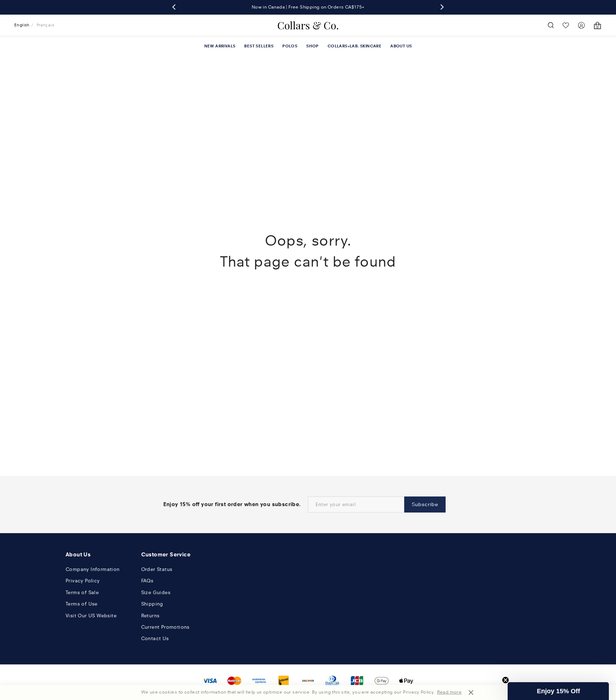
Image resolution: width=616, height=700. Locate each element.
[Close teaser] (505, 680)
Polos (289, 45)
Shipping (152, 604)
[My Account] (581, 25)
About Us (401, 45)
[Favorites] (566, 25)
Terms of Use (82, 604)
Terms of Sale (82, 593)
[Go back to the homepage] (308, 25)
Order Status (157, 569)
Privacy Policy (83, 581)
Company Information (93, 569)
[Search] (550, 25)
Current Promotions (165, 627)
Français (45, 24)
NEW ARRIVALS (220, 45)
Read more (449, 692)
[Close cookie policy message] (471, 692)
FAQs (147, 581)
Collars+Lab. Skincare (354, 45)
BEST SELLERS (258, 45)
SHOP (312, 45)
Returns (150, 616)
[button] (558, 691)
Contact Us (155, 638)
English (22, 24)
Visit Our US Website (91, 616)
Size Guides (155, 593)
